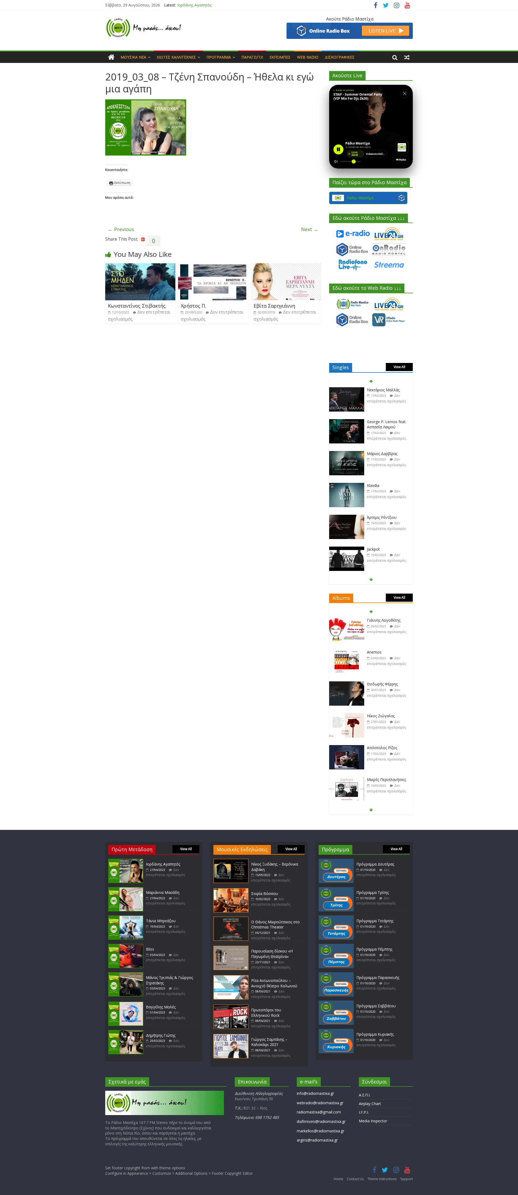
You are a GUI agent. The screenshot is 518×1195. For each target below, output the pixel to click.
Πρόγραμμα (218, 57)
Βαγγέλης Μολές (161, 1006)
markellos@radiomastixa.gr (320, 1130)
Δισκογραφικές (340, 57)
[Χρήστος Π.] (213, 267)
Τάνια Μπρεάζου (161, 920)
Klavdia (373, 453)
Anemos (374, 620)
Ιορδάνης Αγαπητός (194, 5)
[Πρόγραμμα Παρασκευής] (336, 974)
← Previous (121, 229)
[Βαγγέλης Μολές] (125, 1004)
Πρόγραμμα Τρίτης (372, 892)
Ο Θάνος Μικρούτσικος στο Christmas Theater (275, 924)
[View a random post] (407, 57)
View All (399, 367)
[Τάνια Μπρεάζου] (125, 918)
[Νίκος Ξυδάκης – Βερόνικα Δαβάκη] (230, 861)
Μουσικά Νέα (133, 57)
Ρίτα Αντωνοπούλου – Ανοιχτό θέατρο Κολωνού (274, 983)
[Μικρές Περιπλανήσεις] (346, 747)
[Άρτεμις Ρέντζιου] (346, 485)
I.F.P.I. (364, 1112)
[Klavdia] (346, 453)
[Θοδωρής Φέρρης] (346, 652)
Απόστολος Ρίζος (382, 715)
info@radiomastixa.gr (315, 1093)
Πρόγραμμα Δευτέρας (375, 864)
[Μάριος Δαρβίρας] (346, 422)
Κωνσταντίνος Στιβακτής (137, 305)
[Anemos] (346, 620)
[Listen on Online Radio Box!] (350, 26)
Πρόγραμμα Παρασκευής (377, 977)
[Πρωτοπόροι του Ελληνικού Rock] (230, 1007)
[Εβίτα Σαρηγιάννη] (286, 267)
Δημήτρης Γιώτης (160, 1035)
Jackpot (373, 517)
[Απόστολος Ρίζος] (346, 716)
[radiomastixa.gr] (111, 57)
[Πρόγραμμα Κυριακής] (336, 1031)
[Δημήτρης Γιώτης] (125, 1032)
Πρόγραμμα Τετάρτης (374, 920)
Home (338, 1179)
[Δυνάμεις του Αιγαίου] (346, 779)
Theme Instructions (382, 1179)
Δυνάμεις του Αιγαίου (386, 779)
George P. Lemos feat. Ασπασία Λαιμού (386, 392)
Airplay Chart (370, 1103)
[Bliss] (125, 946)
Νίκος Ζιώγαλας (381, 683)
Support (406, 1179)
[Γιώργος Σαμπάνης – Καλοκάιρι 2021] (230, 1036)
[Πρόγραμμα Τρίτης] (336, 889)
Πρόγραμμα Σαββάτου (376, 1005)
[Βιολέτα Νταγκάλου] (346, 549)
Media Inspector (373, 1120)
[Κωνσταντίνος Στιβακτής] (140, 267)
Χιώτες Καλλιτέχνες (176, 57)
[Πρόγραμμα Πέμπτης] (336, 946)
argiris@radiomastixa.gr (317, 1140)
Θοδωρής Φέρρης (382, 652)
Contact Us (355, 1179)
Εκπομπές (280, 57)
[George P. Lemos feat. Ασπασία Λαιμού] (346, 390)
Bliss (150, 949)
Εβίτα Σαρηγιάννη (274, 305)
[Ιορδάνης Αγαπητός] (125, 861)
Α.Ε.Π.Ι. (364, 1095)
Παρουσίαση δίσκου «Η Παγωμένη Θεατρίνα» (272, 953)
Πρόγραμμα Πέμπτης (374, 949)
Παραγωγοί (252, 57)
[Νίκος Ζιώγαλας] (346, 684)
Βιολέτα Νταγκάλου (384, 549)
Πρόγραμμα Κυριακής (375, 1034)
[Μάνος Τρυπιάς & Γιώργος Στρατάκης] (125, 974)
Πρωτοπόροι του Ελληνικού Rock (266, 1012)
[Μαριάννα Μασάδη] (125, 889)
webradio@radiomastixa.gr (320, 1102)
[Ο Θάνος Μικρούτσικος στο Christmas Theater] (230, 919)
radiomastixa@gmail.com (319, 1112)
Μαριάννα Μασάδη (162, 892)
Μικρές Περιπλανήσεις (386, 747)
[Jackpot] (346, 517)
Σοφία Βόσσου (264, 893)
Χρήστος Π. (193, 305)
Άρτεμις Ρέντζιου (382, 485)
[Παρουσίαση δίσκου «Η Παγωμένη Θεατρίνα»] (230, 948)
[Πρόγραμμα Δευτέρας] (336, 861)
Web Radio (307, 57)
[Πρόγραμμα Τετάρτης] (336, 918)
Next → (309, 229)
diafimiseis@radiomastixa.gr (321, 1121)
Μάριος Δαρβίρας (382, 421)
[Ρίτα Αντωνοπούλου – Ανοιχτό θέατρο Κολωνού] (230, 977)
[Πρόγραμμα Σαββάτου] (336, 1003)
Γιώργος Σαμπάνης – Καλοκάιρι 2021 (269, 1042)
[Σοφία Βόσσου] (230, 890)
